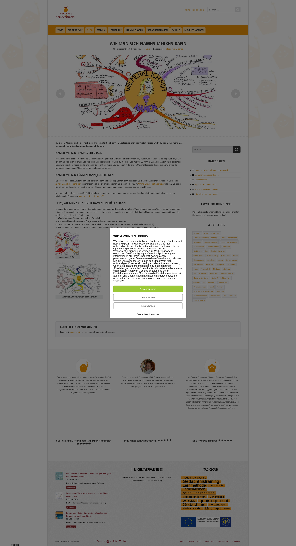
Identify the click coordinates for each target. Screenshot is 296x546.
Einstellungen (148, 306)
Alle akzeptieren (148, 289)
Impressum (154, 314)
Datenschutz (142, 314)
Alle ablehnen (148, 297)
